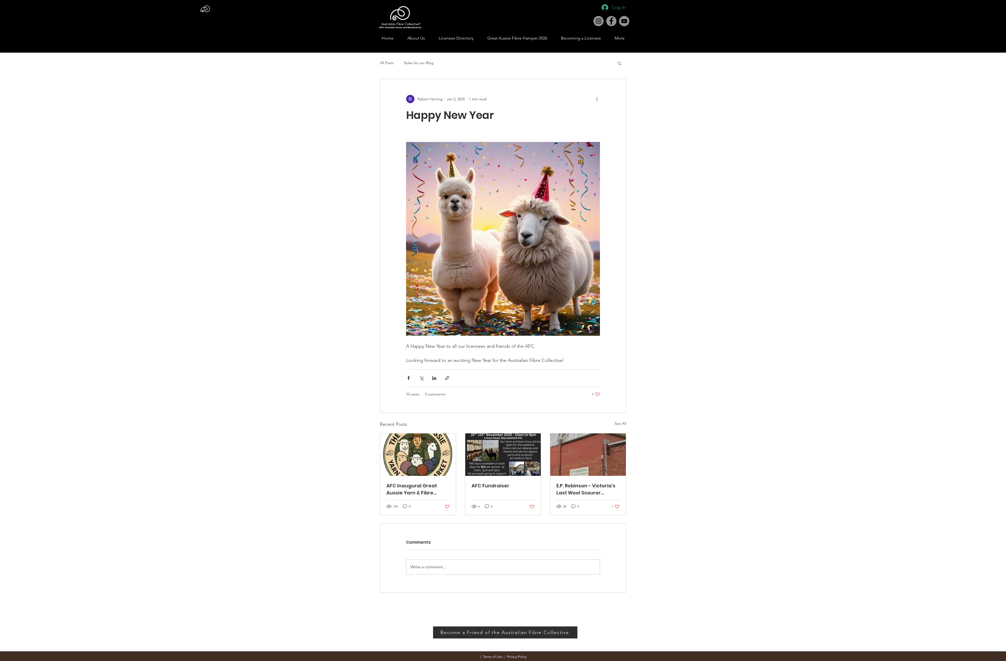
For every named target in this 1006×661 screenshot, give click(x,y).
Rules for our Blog (419, 62)
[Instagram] (598, 21)
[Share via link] (447, 378)
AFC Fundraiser (490, 485)
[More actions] (597, 99)
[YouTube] (624, 21)
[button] (619, 63)
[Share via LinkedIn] (434, 378)
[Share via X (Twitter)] (421, 378)
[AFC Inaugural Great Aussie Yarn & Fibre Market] (418, 454)
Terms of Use (492, 657)
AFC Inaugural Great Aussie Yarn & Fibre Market (411, 489)
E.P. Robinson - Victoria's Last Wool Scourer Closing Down (585, 489)
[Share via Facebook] (408, 378)
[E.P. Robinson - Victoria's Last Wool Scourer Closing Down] (588, 454)
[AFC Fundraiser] (503, 454)
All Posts (387, 62)
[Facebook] (611, 21)
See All (620, 423)
